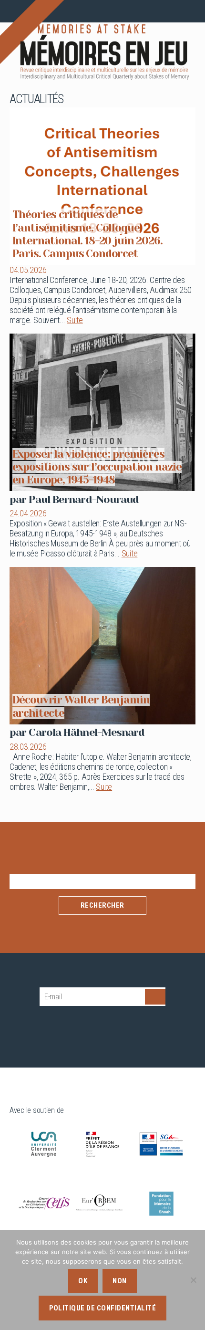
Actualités (36, 99)
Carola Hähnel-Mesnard (86, 732)
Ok (82, 1281)
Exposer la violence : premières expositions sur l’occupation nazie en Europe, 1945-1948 (97, 467)
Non (120, 1281)
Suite (75, 320)
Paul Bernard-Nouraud (84, 499)
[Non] (193, 1280)
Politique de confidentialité (102, 1308)
